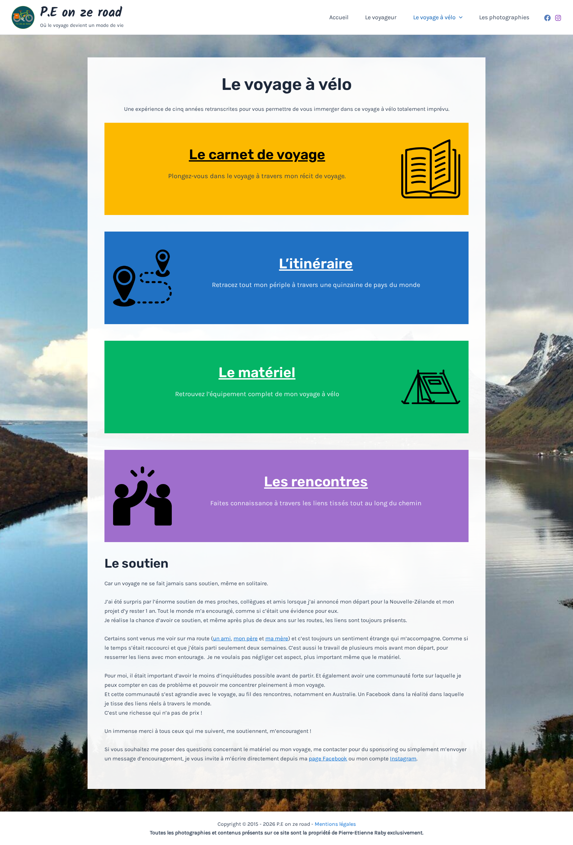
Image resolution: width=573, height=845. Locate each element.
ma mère (276, 638)
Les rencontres (316, 481)
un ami (222, 638)
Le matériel (257, 372)
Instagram (403, 758)
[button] (459, 17)
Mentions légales (335, 824)
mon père (245, 638)
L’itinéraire (316, 263)
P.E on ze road (81, 13)
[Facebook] (547, 18)
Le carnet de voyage (257, 154)
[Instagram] (558, 18)
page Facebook (328, 758)
